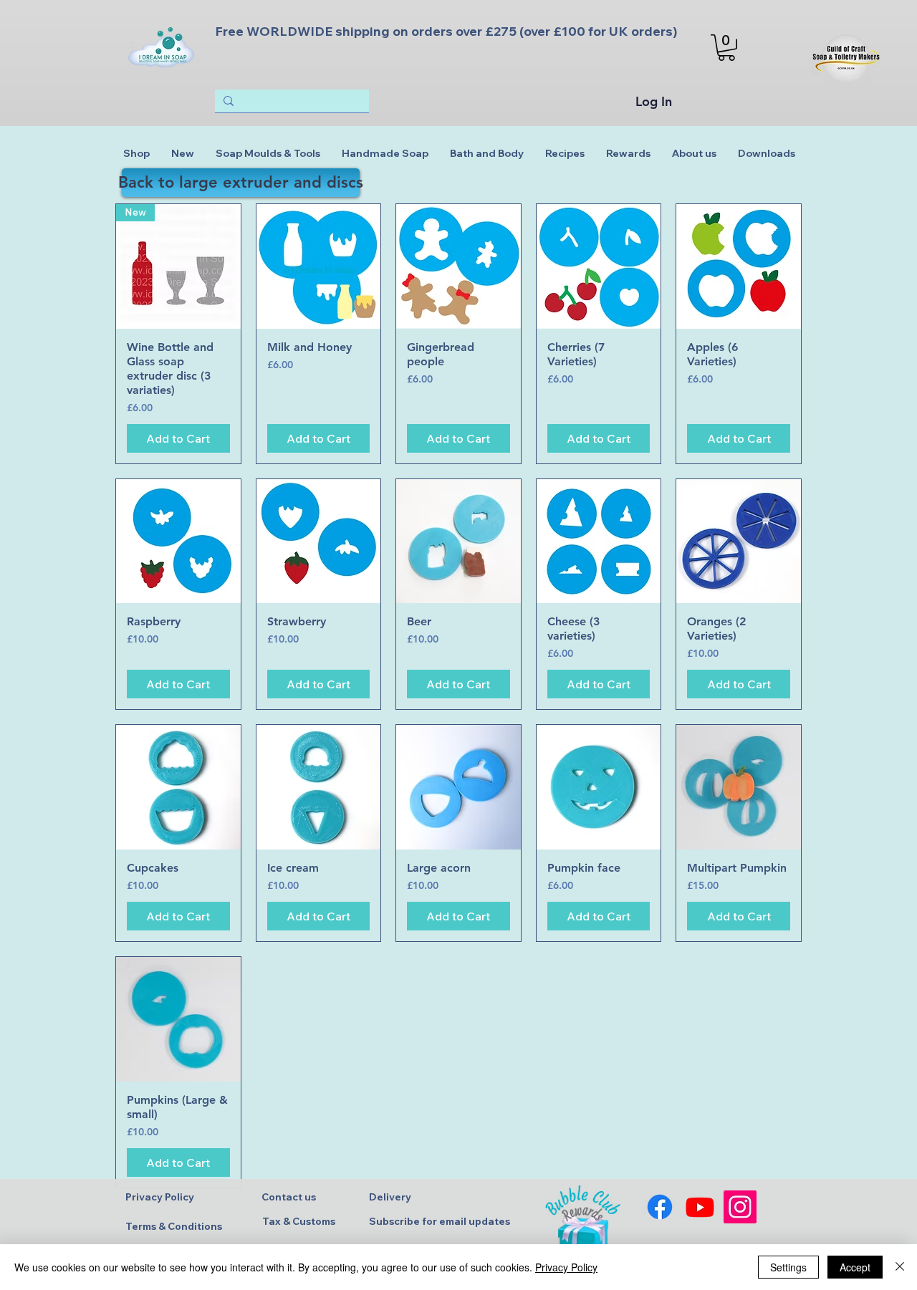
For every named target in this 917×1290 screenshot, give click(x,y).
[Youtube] (699, 1206)
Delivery (390, 1196)
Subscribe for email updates (439, 1221)
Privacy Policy (159, 1196)
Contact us (288, 1196)
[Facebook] (659, 1206)
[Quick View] (318, 266)
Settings (788, 1267)
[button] (726, 47)
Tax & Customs (298, 1221)
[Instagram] (740, 1206)
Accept (855, 1267)
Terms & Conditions (173, 1226)
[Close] (899, 1267)
